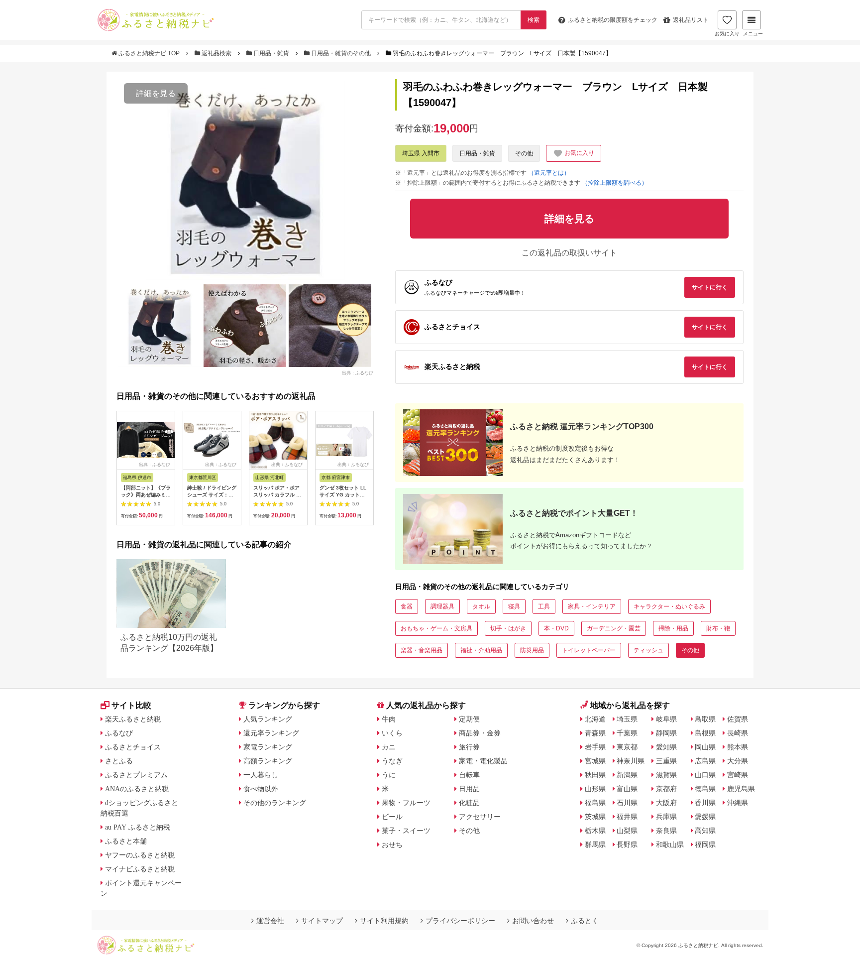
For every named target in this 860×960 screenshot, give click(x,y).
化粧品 (469, 802)
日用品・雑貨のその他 (341, 53)
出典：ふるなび (357, 372)
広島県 (705, 760)
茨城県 (595, 816)
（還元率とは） (549, 172)
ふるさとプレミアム (136, 774)
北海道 (595, 719)
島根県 (705, 732)
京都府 (666, 788)
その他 (524, 153)
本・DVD (556, 628)
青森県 (595, 732)
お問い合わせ (533, 921)
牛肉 (389, 719)
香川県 (705, 802)
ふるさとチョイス (133, 746)
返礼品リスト (691, 19)
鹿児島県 (741, 788)
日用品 (469, 788)
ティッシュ (648, 650)
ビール (392, 816)
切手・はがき (508, 628)
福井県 (627, 816)
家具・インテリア (592, 606)
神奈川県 (631, 760)
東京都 (627, 746)
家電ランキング (267, 746)
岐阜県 (666, 719)
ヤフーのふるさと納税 (140, 854)
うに (389, 774)
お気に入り (727, 33)
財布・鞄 (718, 628)
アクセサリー (480, 816)
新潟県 (627, 774)
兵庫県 (666, 816)
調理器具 (442, 606)
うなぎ (392, 760)
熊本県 (737, 746)
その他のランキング (274, 802)
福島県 (595, 802)
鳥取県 (705, 719)
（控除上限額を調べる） (614, 182)
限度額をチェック (612, 19)
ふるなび (119, 732)
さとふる (119, 760)
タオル (481, 606)
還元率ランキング (271, 732)
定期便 (469, 719)
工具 (544, 606)
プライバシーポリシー (460, 921)
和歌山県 (670, 844)
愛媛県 (705, 816)
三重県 (666, 760)
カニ (389, 746)
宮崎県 (737, 774)
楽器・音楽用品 (421, 650)
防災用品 (532, 650)
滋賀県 (666, 774)
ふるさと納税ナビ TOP (149, 53)
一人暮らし (260, 774)
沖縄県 (737, 802)
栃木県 (595, 830)
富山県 (627, 788)
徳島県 (705, 788)
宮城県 (595, 760)
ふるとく (585, 921)
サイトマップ (322, 921)
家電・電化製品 (483, 760)
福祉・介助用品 (481, 650)
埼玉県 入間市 (420, 153)
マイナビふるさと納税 (140, 868)
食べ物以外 (260, 788)
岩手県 (595, 746)
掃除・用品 (673, 628)
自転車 (469, 774)
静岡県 (666, 732)
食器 (407, 606)
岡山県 (705, 746)
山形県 (595, 788)
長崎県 (737, 732)
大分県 (737, 760)
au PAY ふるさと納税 (137, 827)
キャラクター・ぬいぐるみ (669, 606)
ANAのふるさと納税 (137, 788)
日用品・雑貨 (271, 53)
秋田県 (595, 774)
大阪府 (666, 802)
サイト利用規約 (384, 921)
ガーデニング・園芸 (614, 628)
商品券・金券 (480, 732)
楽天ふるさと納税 (133, 719)
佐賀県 (737, 719)
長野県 (627, 844)
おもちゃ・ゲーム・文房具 (436, 628)
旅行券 (469, 746)
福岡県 (705, 844)
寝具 (514, 606)
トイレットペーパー (589, 650)
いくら (392, 732)
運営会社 (270, 921)
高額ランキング (267, 760)
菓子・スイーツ (406, 830)
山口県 (705, 774)
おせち (392, 844)
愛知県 (666, 746)
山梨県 (627, 830)
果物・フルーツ (406, 802)
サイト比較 (131, 705)
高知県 (705, 830)
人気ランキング (267, 719)
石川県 (627, 802)
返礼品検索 (216, 53)
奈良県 (666, 830)
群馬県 (595, 844)
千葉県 (627, 732)
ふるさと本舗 (126, 841)
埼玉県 (627, 719)
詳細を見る (156, 93)
